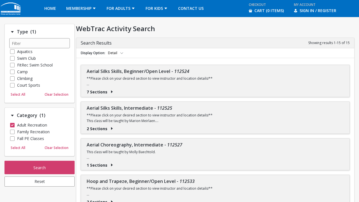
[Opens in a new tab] (11, 15)
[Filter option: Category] (12, 115)
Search (39, 167)
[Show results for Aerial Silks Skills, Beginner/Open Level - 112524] (112, 91)
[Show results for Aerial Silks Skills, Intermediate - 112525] (112, 128)
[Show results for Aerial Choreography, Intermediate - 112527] (112, 165)
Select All (18, 94)
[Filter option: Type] (12, 32)
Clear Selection (56, 94)
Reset (39, 181)
